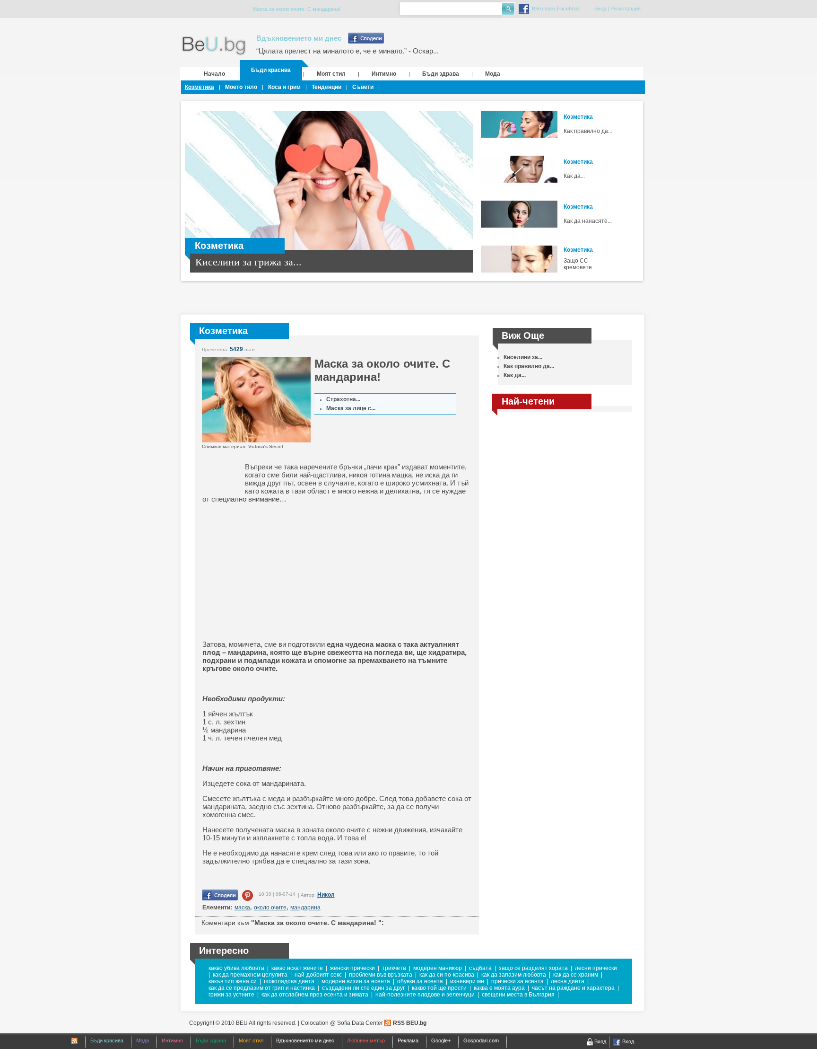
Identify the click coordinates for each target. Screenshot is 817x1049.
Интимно (384, 74)
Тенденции (326, 87)
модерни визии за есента (356, 981)
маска (242, 907)
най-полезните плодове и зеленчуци (425, 994)
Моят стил (331, 74)
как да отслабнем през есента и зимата (314, 994)
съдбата (480, 968)
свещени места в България (518, 994)
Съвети (363, 87)
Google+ (441, 1040)
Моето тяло (241, 87)
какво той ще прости (439, 988)
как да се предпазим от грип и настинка (262, 988)
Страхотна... (343, 399)
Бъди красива (271, 70)
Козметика (199, 87)
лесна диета (567, 981)
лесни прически (596, 968)
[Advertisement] (276, 571)
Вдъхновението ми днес (298, 38)
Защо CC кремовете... (580, 264)
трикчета (394, 968)
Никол (326, 894)
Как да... (574, 176)
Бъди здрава (440, 74)
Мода (492, 74)
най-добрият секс (318, 974)
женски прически (352, 968)
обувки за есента (420, 981)
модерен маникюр (437, 968)
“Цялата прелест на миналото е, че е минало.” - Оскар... (347, 51)
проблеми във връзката (380, 974)
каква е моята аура (499, 988)
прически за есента (517, 981)
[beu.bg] (214, 46)
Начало (214, 74)
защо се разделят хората (533, 968)
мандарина (305, 907)
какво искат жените (297, 968)
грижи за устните (231, 994)
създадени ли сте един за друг (363, 988)
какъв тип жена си (233, 981)
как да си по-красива (446, 974)
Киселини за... (523, 357)
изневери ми (467, 981)
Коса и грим (284, 87)
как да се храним (575, 974)
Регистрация (625, 8)
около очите (270, 907)
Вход (600, 8)
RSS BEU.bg (409, 1023)
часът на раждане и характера (573, 988)
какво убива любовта (236, 968)
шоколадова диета (289, 981)
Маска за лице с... (350, 408)
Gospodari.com (481, 1040)
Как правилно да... (588, 131)
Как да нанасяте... (588, 221)
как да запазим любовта (513, 974)
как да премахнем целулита (250, 974)
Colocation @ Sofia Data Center (342, 1023)
